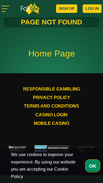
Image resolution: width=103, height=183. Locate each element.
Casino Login (51, 114)
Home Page (51, 53)
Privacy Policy (51, 97)
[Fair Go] (30, 9)
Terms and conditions (51, 106)
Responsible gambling (51, 89)
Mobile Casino (51, 123)
